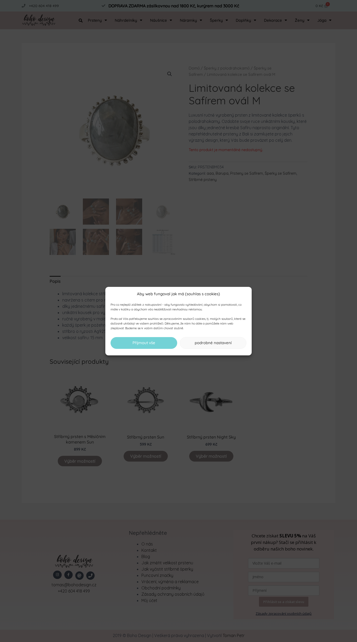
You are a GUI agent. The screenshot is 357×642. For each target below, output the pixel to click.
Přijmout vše (144, 342)
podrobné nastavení (213, 342)
